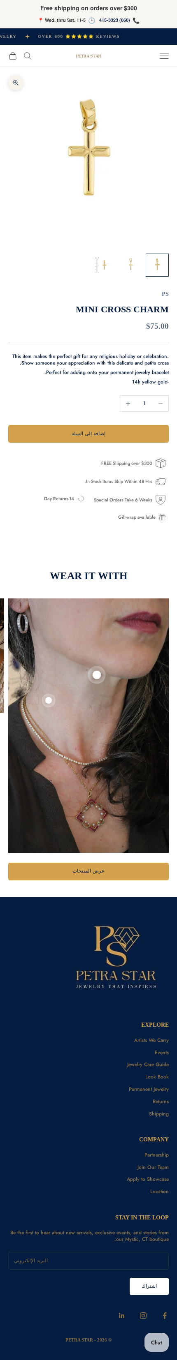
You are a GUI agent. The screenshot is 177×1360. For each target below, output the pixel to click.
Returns (161, 1101)
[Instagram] (143, 1316)
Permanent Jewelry (149, 1089)
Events (162, 1052)
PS (165, 294)
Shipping (159, 1114)
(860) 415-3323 (114, 20)
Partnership (156, 1155)
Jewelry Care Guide (148, 1064)
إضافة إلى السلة (88, 433)
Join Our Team (153, 1167)
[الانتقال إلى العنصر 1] (157, 265)
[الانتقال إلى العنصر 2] (130, 265)
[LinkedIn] (122, 1316)
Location (159, 1191)
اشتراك (149, 1286)
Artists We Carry (151, 1040)
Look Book (157, 1077)
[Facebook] (165, 1316)
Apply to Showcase (148, 1179)
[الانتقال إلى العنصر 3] (104, 265)
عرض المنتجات (88, 871)
